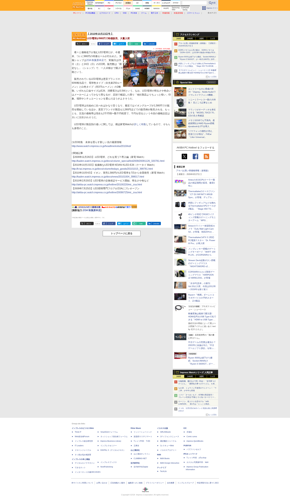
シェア (106, 44)
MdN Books (165, 458)
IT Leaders (79, 446)
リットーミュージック (143, 432)
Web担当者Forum (82, 436)
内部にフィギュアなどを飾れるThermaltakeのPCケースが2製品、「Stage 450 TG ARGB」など (197, 66)
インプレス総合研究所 (84, 441)
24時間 (190, 39)
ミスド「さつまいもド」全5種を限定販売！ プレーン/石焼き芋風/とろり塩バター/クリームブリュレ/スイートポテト (197, 397)
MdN (159, 455)
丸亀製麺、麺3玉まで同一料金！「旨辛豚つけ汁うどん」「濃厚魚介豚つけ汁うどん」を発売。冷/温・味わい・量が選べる (197, 383)
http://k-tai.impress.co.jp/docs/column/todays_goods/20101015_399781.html (112, 169)
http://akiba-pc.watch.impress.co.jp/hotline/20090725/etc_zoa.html (107, 192)
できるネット (80, 468)
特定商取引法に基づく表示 (208, 483)
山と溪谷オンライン (142, 454)
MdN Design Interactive (169, 463)
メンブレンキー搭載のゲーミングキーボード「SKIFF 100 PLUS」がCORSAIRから (202, 252)
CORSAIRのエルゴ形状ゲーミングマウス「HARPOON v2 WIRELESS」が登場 (201, 275)
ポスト (84, 44)
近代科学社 (135, 463)
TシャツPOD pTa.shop (196, 458)
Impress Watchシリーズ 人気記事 (196, 372)
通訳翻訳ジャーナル (168, 441)
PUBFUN (187, 446)
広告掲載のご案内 (117, 483)
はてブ (121, 44)
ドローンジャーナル (83, 450)
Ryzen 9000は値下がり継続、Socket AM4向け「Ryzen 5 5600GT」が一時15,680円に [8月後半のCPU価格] (197, 59)
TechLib (163, 471)
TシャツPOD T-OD (142, 441)
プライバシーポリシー (155, 483)
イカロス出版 (162, 428)
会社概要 (170, 483)
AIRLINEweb (165, 432)
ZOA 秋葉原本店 (95, 60)
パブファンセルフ (194, 449)
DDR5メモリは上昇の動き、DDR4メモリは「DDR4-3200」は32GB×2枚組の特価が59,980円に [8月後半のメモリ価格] (197, 52)
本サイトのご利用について (82, 483)
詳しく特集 (140, 124)
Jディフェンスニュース (169, 436)
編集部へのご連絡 (135, 483)
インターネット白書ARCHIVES (87, 472)
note (136, 44)
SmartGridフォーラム (109, 432)
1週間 (201, 39)
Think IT (78, 432)
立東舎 (136, 446)
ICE (185, 428)
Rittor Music (136, 428)
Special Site (186, 82)
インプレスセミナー (108, 446)
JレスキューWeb (167, 446)
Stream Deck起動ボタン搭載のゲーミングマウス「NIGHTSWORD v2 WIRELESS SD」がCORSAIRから (201, 266)
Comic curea (192, 436)
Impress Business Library (110, 441)
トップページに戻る (121, 233)
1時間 (178, 39)
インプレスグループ (185, 483)
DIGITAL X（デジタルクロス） (112, 450)
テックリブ (161, 468)
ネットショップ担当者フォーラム (114, 436)
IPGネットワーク (190, 454)
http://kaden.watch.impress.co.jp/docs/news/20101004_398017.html (108, 176)
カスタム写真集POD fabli (197, 462)
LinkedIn (151, 44)
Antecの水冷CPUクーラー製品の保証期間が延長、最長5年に (201, 183)
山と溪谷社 (135, 450)
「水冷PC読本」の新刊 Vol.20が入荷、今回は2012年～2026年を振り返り (202, 286)
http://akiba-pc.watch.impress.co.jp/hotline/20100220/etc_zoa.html (107, 184)
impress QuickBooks (195, 441)
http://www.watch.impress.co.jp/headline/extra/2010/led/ (101, 146)
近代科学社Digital (141, 467)
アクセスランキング (189, 34)
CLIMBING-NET (140, 458)
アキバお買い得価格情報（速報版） (193, 170)
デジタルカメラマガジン (85, 463)
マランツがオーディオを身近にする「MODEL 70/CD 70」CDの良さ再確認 (202, 112)
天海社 (189, 432)
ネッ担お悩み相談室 (83, 455)
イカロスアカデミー (168, 450)
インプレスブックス (108, 462)
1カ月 (212, 39)
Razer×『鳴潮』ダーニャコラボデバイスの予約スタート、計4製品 (201, 298)
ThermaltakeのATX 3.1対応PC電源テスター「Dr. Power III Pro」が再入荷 (201, 240)
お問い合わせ (101, 483)
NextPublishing (106, 467)
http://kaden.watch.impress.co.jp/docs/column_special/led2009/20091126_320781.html (118, 161)
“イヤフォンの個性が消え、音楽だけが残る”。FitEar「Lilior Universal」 (201, 134)
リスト (93, 44)
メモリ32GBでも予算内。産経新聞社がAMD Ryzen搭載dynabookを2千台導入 (201, 123)
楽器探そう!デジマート (143, 436)
